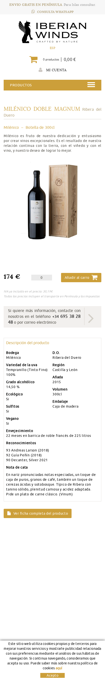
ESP (52, 48)
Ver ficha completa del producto (40, 513)
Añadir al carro (77, 278)
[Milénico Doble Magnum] (52, 203)
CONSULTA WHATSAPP (55, 12)
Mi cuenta (56, 70)
